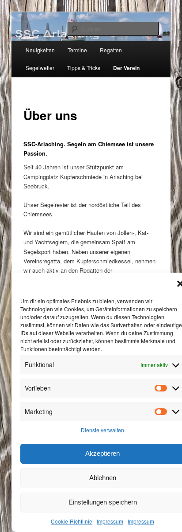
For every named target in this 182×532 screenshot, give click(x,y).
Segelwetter (40, 67)
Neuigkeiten (40, 50)
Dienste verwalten (102, 430)
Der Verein (126, 68)
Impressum (110, 521)
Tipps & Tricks (83, 67)
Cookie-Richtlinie (71, 521)
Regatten (111, 50)
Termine (77, 50)
